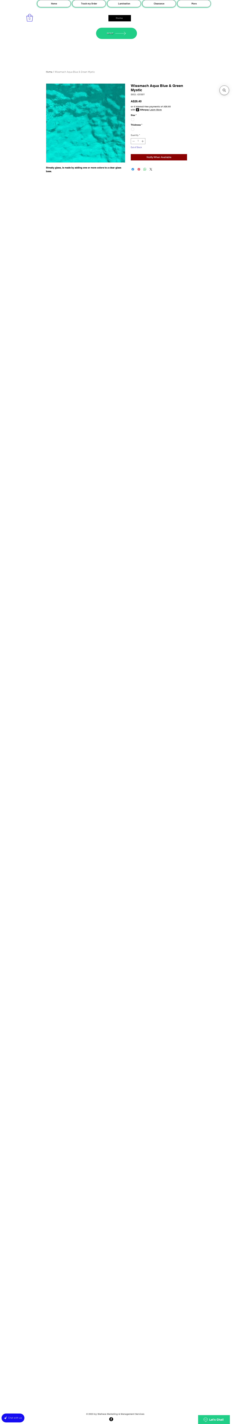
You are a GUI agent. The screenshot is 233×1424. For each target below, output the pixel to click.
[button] (224, 90)
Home (49, 72)
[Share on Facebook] (133, 169)
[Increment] (143, 141)
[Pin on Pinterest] (139, 169)
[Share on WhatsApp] (145, 169)
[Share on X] (151, 169)
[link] (29, 18)
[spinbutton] (138, 141)
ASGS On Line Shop (115, 12)
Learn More (155, 109)
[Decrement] (133, 141)
